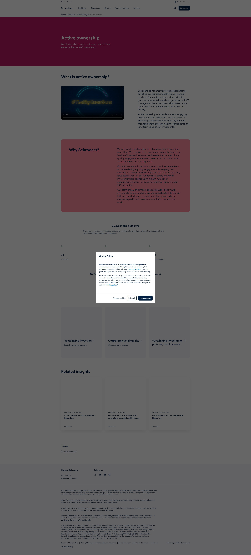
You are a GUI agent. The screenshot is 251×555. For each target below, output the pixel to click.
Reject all (131, 298)
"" (135, 269)
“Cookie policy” (112, 285)
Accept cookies (145, 298)
